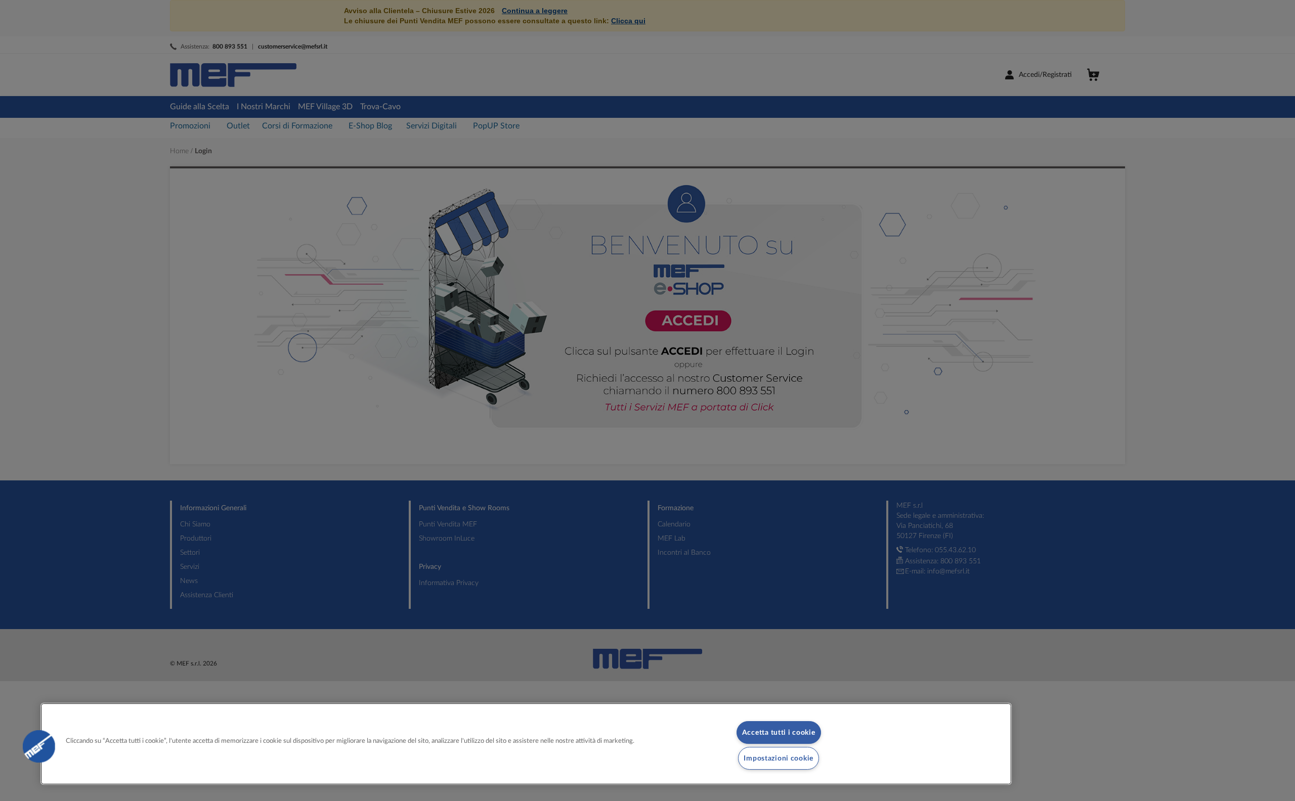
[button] (39, 746)
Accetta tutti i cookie (778, 732)
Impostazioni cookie (778, 758)
